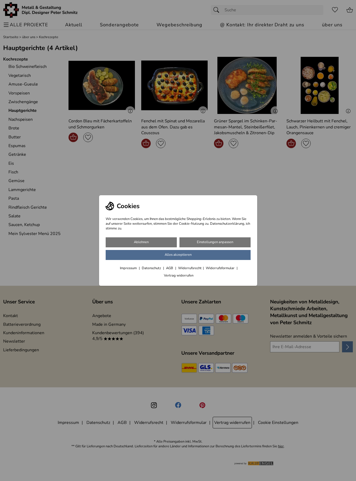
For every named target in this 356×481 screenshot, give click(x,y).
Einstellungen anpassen (215, 242)
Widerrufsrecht (190, 268)
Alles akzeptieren (178, 254)
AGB (170, 268)
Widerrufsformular (220, 268)
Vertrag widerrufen (178, 275)
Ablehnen (141, 242)
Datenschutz (152, 268)
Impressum (129, 268)
